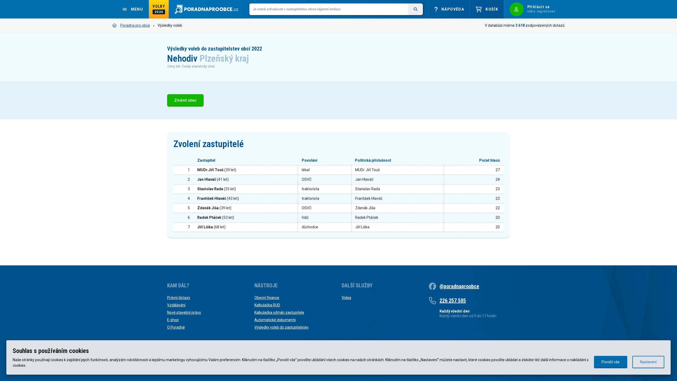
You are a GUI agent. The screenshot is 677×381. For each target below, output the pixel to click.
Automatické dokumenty (275, 320)
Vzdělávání (176, 305)
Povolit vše (611, 362)
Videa (346, 298)
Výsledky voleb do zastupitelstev (281, 327)
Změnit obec (185, 100)
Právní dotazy (178, 298)
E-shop (173, 320)
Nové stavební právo (184, 312)
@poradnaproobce (459, 286)
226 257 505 (453, 300)
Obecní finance (266, 298)
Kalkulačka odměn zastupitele (279, 312)
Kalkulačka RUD (267, 305)
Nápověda (452, 9)
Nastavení (648, 362)
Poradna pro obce (135, 25)
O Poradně (176, 327)
